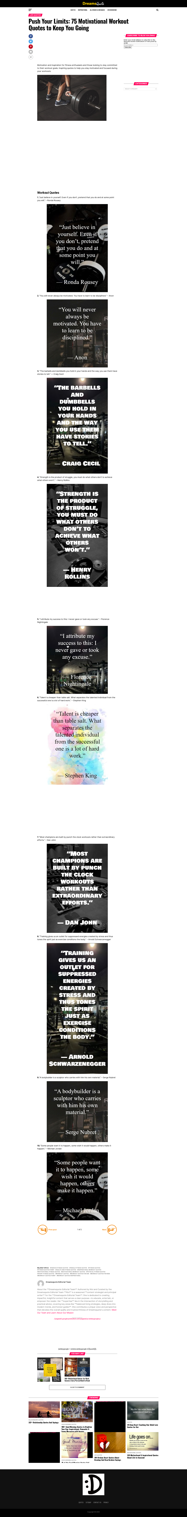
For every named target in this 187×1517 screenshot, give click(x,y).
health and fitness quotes (66, 1270)
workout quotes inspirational (69, 1275)
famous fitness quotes (59, 1268)
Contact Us (97, 1502)
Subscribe (128, 47)
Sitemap (88, 1502)
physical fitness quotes (96, 1272)
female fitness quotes (78, 1268)
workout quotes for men (100, 1274)
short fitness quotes (46, 1274)
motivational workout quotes (73, 1272)
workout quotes (62, 1274)
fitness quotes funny (46, 1270)
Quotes (73, 10)
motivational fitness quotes (49, 1272)
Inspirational (82, 10)
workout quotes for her (80, 1274)
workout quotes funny (47, 1275)
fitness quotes (94, 1268)
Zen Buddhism (112, 10)
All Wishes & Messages (97, 10)
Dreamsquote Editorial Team (58, 1282)
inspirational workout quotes (89, 1270)
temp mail (93, 1514)
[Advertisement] (77, 48)
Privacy (106, 1502)
